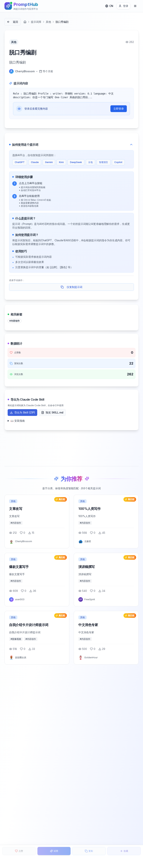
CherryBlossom (25, 71)
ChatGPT (20, 162)
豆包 (90, 162)
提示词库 (36, 21)
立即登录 (118, 108)
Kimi (61, 162)
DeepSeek (76, 162)
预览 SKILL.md (54, 412)
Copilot (118, 162)
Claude (35, 162)
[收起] (131, 144)
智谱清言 (103, 162)
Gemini (49, 162)
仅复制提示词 (74, 287)
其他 (48, 21)
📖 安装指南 (17, 420)
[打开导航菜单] (135, 6)
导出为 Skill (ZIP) (24, 412)
